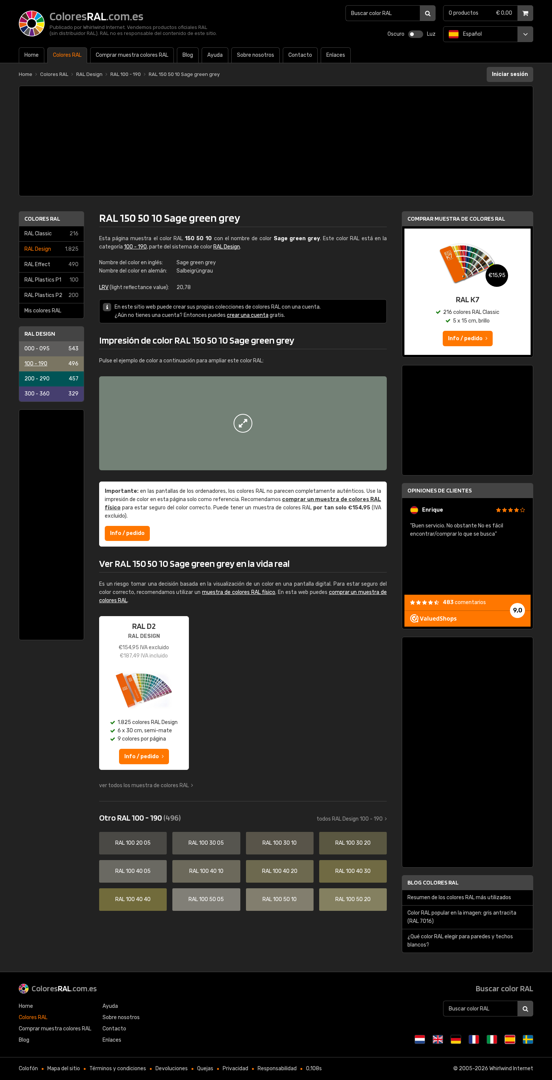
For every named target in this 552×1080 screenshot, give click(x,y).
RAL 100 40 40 (133, 899)
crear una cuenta (247, 315)
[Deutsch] (456, 1039)
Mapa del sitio (63, 1068)
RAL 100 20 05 (133, 843)
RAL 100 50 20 (353, 899)
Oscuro (396, 34)
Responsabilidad (277, 1068)
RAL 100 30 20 (353, 843)
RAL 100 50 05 (206, 899)
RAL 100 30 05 (206, 843)
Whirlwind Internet (511, 1068)
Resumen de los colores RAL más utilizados (459, 897)
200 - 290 (51, 379)
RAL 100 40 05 (133, 871)
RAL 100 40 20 (279, 871)
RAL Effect (51, 264)
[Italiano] (492, 1039)
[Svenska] (528, 1039)
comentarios (464, 602)
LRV (104, 287)
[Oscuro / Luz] (415, 34)
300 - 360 (51, 394)
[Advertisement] (276, 141)
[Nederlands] (420, 1039)
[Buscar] (428, 13)
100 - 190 (51, 364)
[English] (438, 1039)
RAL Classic (51, 233)
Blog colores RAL (432, 882)
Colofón (28, 1068)
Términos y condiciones (117, 1068)
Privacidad (235, 1068)
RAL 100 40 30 (353, 871)
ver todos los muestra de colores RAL (144, 785)
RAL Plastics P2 (51, 295)
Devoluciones (171, 1068)
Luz (431, 34)
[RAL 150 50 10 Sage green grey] (243, 423)
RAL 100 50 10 (279, 899)
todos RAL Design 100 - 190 (350, 819)
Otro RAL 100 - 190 (140, 817)
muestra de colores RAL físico (238, 592)
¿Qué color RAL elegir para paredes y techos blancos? (460, 940)
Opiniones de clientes (439, 490)
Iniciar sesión (510, 74)
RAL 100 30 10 (279, 843)
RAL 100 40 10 (206, 871)
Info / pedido (127, 533)
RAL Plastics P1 (51, 280)
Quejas (205, 1068)
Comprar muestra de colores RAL (456, 218)
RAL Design (51, 249)
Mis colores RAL (42, 310)
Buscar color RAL (504, 988)
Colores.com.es (64, 988)
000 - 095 (51, 348)
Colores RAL (42, 218)
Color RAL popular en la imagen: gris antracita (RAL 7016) (461, 917)
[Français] (474, 1039)
